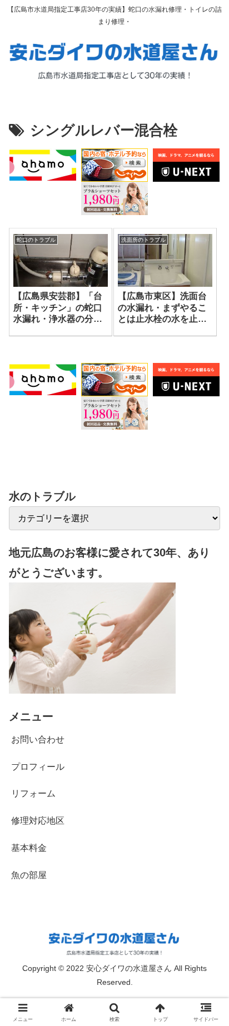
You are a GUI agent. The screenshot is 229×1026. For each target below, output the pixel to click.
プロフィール (37, 766)
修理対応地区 (37, 820)
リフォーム (33, 793)
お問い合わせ (37, 739)
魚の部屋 (29, 875)
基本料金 (29, 848)
